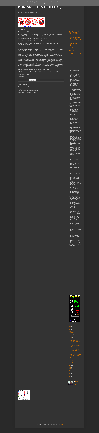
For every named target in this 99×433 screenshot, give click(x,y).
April (71, 357)
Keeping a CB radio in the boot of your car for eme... (75, 350)
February (71, 360)
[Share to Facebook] (33, 80)
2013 (70, 373)
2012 (70, 375)
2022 (70, 328)
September (72, 332)
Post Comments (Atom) (27, 143)
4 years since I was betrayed (75, 343)
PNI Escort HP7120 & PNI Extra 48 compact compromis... (75, 355)
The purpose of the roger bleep (75, 347)
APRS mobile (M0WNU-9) (73, 33)
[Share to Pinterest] (35, 80)
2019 (70, 364)
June (71, 337)
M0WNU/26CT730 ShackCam (73, 63)
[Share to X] (32, 80)
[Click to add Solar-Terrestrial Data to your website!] (74, 321)
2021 (70, 329)
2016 (70, 368)
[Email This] (30, 80)
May (71, 338)
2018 (70, 365)
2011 (70, 376)
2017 (70, 367)
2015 (70, 370)
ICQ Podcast (71, 45)
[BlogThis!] (31, 80)
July (71, 335)
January (71, 362)
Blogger (61, 424)
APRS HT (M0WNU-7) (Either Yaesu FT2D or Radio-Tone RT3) (75, 32)
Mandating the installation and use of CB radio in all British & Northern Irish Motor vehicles (74, 48)
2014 (70, 371)
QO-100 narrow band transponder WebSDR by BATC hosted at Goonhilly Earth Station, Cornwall (75, 52)
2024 (70, 326)
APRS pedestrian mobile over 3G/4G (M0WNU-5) (74, 36)
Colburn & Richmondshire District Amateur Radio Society (75, 38)
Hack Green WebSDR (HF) (74, 42)
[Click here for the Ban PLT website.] (31, 26)
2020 (70, 331)
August (71, 334)
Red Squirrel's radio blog (40, 6)
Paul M (76, 381)
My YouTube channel (72, 50)
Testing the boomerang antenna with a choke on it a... (75, 341)
